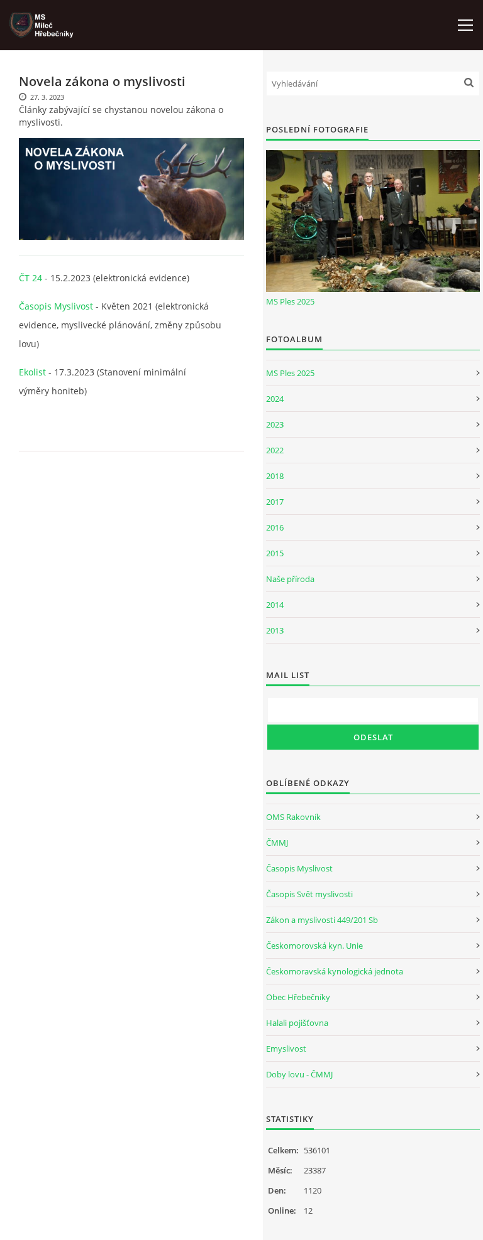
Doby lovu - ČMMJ (299, 1074)
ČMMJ (277, 842)
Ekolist (32, 372)
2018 (275, 476)
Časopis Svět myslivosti (309, 894)
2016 (275, 527)
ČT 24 (30, 278)
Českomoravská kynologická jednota (334, 971)
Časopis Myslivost (56, 306)
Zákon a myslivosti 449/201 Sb (322, 919)
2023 (275, 424)
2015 (275, 553)
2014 (275, 604)
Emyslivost (286, 1048)
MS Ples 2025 (290, 301)
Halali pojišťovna (297, 1022)
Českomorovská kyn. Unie (314, 945)
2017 (275, 501)
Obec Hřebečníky (298, 997)
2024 (275, 398)
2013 (275, 630)
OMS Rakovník (293, 816)
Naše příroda (290, 579)
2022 (275, 450)
